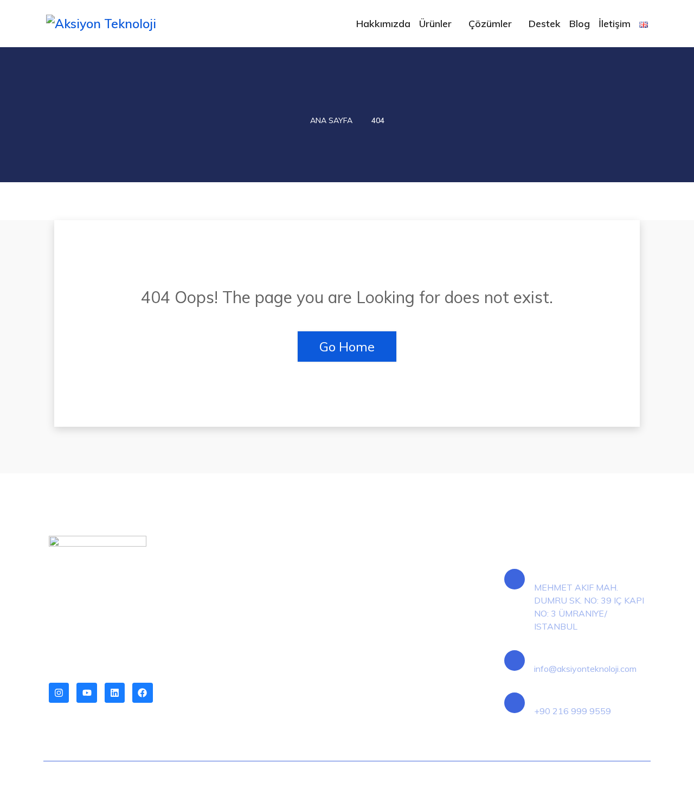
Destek (545, 23)
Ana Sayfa (331, 120)
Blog (579, 23)
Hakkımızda (383, 23)
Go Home (347, 346)
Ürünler (435, 23)
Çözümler (490, 23)
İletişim (615, 23)
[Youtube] (86, 693)
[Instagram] (59, 693)
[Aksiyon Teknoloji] (115, 23)
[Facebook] (142, 693)
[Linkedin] (115, 693)
